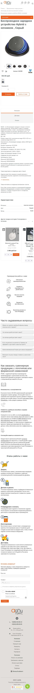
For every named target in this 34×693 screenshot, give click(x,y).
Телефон (3, 579)
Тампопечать (5, 179)
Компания (17, 638)
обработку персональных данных (18, 586)
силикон (31, 205)
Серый (31, 208)
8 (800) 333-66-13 (22, 418)
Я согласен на (14, 586)
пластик (26, 205)
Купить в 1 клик (22, 94)
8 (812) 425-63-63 (17, 624)
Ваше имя (3, 573)
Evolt (31, 210)
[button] (5, 66)
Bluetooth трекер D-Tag (11, 243)
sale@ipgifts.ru (25, 415)
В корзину (8, 94)
